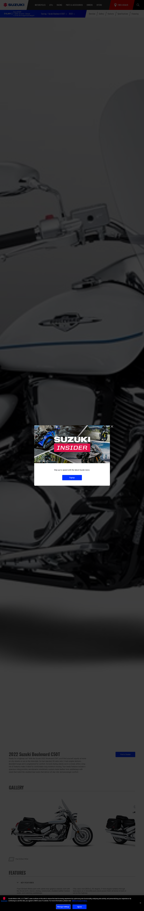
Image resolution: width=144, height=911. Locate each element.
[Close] (140, 902)
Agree (79, 907)
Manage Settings (63, 907)
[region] (72, 903)
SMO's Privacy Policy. (79, 901)
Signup (72, 478)
